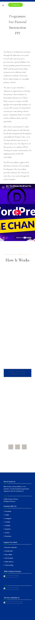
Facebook (8, 511)
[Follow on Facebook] (10, 446)
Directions (8, 536)
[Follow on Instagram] (24, 446)
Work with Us (9, 561)
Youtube (7, 522)
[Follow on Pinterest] (17, 446)
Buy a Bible (8, 554)
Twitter (7, 515)
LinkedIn (7, 525)
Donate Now (15, 5)
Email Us (8, 529)
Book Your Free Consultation (17, 373)
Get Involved (9, 558)
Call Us (7, 532)
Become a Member (11, 547)
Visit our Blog (9, 565)
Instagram (8, 518)
